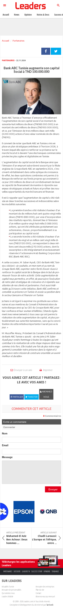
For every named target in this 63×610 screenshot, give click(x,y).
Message (7, 457)
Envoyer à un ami (23, 370)
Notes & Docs (43, 14)
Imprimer (48, 370)
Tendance (55, 571)
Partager (45, 51)
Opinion (28, 14)
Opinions (47, 571)
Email (5, 445)
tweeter (56, 51)
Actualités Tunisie (8, 586)
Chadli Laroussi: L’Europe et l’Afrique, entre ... (44, 537)
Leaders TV (26, 571)
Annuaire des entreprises (45, 586)
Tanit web (49, 604)
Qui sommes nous (8, 593)
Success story (36, 571)
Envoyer (53, 489)
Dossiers (17, 571)
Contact (38, 593)
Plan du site (40, 589)
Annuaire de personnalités (11, 589)
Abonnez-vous (47, 394)
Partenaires (18, 40)
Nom (4, 433)
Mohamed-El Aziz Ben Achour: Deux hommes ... (16, 537)
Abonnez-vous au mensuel (45, 596)
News (16, 14)
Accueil (5, 40)
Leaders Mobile (7, 596)
